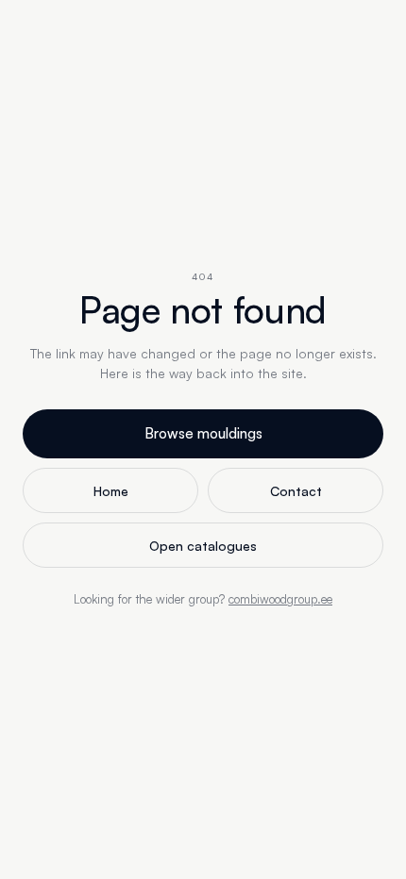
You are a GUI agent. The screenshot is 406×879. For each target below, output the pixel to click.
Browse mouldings (203, 433)
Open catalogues (203, 546)
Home (110, 491)
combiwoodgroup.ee (280, 598)
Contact (296, 491)
